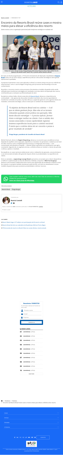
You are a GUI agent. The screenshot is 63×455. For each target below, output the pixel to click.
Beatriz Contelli (5, 18)
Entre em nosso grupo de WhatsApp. (21, 180)
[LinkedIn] (11, 203)
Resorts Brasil (35, 96)
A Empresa (7, 427)
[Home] (2, 401)
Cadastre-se (31, 322)
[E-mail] (14, 203)
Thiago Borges (16, 189)
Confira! (41, 206)
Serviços (6, 417)
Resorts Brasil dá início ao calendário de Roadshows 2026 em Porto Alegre (23, 225)
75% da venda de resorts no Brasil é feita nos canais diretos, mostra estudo (24, 228)
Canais (6, 413)
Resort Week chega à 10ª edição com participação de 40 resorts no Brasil (23, 222)
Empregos (6, 422)
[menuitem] (31, 412)
